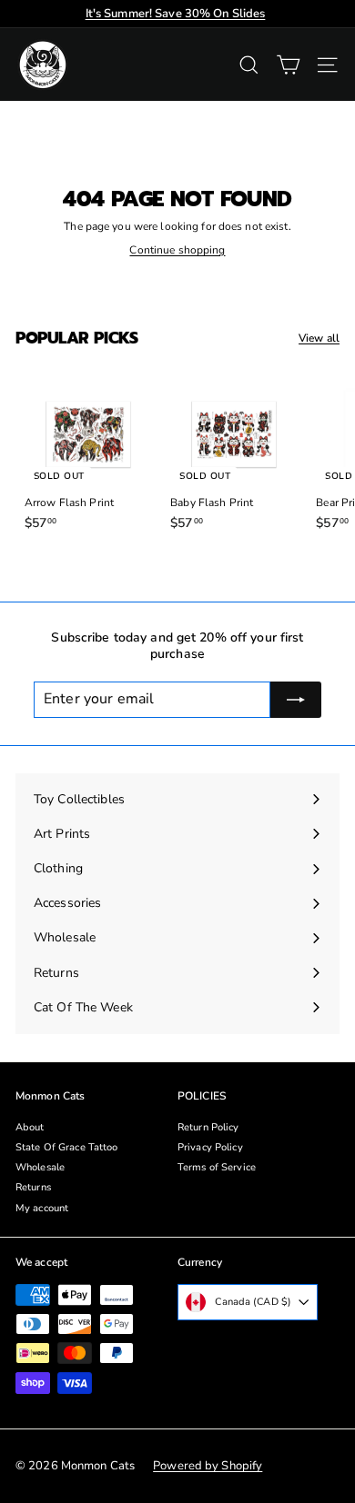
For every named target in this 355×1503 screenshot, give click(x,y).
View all (319, 338)
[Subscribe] (295, 700)
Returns (33, 1187)
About (30, 1127)
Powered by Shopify (207, 1466)
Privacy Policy (210, 1147)
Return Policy (208, 1127)
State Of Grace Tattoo (66, 1147)
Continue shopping (177, 250)
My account (41, 1208)
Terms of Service (217, 1167)
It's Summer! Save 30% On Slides (176, 13)
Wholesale (40, 1167)
